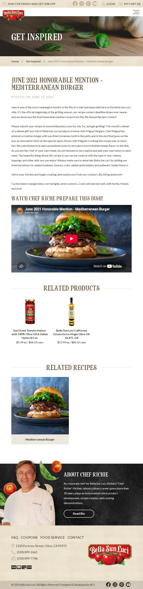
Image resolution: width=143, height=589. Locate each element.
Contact (75, 537)
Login (110, 3)
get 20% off (32, 3)
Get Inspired (33, 61)
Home (15, 61)
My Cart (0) (132, 3)
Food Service (52, 537)
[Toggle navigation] (136, 12)
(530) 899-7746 (27, 558)
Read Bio (79, 513)
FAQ (14, 537)
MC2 (92, 584)
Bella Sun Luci (27, 584)
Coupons (29, 537)
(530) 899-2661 (27, 552)
